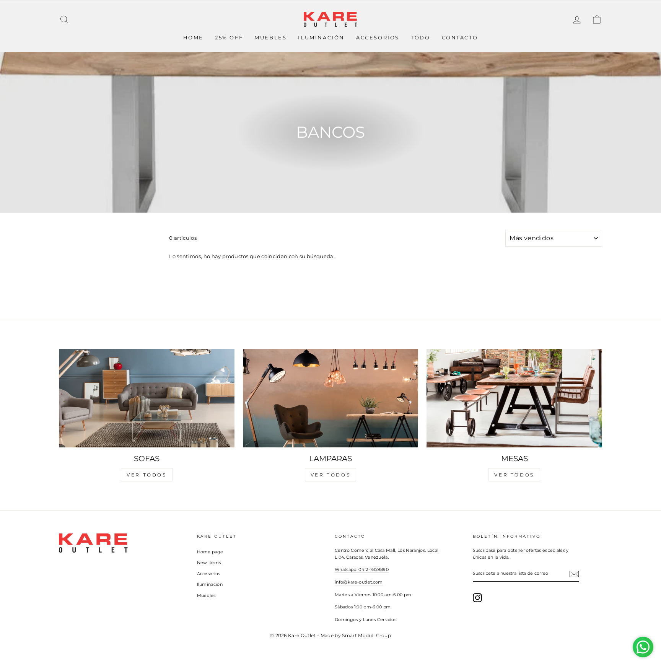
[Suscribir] (574, 574)
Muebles (270, 37)
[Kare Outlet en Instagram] (477, 597)
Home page (210, 551)
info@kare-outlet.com (359, 582)
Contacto (460, 37)
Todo (420, 37)
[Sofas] (146, 398)
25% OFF (229, 37)
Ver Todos (146, 475)
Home (193, 37)
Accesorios (377, 37)
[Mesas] (514, 398)
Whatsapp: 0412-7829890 (362, 569)
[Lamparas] (330, 398)
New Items (209, 562)
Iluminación (321, 37)
